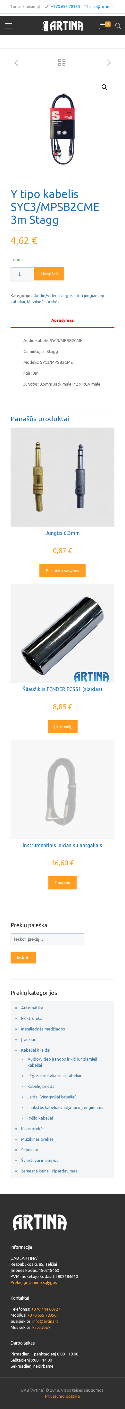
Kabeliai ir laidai (35, 1050)
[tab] (62, 320)
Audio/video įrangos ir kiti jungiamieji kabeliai (62, 1062)
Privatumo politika (62, 1396)
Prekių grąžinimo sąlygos (34, 1282)
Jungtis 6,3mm (63, 533)
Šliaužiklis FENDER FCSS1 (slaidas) (62, 689)
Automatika (32, 1007)
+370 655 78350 (65, 6)
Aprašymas (62, 320)
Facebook (41, 1327)
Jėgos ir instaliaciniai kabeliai (54, 1075)
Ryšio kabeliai (40, 1118)
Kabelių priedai (41, 1086)
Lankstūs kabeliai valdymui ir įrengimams (65, 1107)
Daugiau (62, 882)
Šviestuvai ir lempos (39, 1160)
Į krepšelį (49, 273)
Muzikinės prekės (43, 301)
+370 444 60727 (45, 1309)
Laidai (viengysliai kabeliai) (52, 1097)
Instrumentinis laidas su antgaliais (62, 845)
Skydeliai (29, 1149)
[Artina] (62, 26)
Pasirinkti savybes (62, 570)
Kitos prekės (33, 1128)
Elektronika (31, 1018)
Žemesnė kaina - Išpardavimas (49, 1171)
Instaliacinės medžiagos (43, 1029)
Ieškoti (23, 957)
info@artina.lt (102, 6)
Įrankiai (28, 1039)
